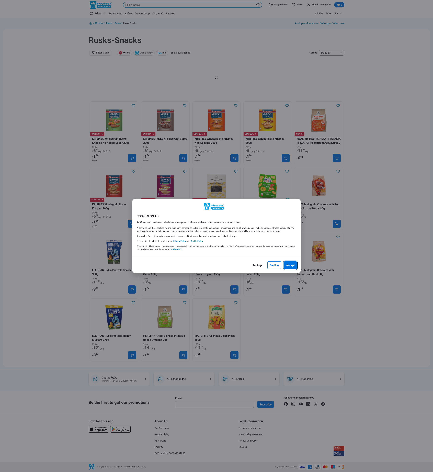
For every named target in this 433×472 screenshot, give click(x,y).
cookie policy (175, 249)
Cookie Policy (197, 241)
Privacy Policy (179, 241)
